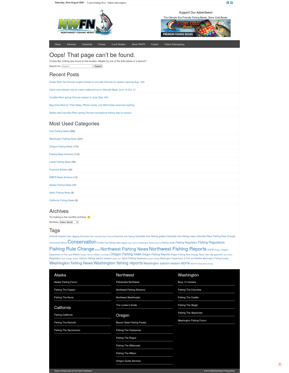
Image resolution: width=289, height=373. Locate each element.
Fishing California (63, 314)
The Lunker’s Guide (126, 305)
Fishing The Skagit (188, 305)
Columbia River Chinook (103, 236)
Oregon (217, 249)
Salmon (76, 258)
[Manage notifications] (280, 364)
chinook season (57, 236)
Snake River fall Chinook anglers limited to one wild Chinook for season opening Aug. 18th (97, 82)
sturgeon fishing (153, 258)
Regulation (55, 258)
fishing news (168, 242)
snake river (116, 258)
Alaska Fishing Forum (65, 282)
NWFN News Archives (61, 177)
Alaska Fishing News (60, 184)
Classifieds (87, 44)
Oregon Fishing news (126, 254)
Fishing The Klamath (65, 322)
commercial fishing (58, 242)
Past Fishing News (59, 131)
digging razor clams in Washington (135, 242)
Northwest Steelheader (128, 297)
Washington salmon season (161, 263)
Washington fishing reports (118, 263)
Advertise (71, 44)
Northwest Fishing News (124, 248)
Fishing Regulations (211, 242)
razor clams (227, 254)
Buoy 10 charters (187, 282)
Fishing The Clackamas (128, 330)
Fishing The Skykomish (190, 312)
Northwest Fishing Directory (130, 289)
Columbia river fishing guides (150, 236)
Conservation (82, 241)
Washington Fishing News (63, 138)
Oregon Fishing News (60, 146)
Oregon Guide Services (128, 360)
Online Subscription (116, 3)
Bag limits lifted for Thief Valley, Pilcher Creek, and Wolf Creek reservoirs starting (91, 105)
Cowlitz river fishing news (109, 242)
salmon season (104, 258)
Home (58, 44)
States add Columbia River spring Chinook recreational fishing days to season (90, 112)
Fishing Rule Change (71, 248)
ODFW (210, 249)
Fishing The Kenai (63, 297)
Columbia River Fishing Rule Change (215, 236)
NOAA (97, 249)
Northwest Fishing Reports (178, 248)
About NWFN (138, 44)
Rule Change (66, 258)
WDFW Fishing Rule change (201, 263)
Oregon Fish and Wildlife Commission (95, 254)
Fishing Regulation (186, 242)
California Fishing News (61, 200)
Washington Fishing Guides (216, 258)
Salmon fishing (87, 258)
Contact (154, 44)
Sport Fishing (129, 258)
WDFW (185, 263)
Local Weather (118, 44)
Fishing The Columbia (189, 289)
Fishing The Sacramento (67, 330)
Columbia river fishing (124, 236)
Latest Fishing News (60, 161)
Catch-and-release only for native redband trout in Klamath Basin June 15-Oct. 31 (92, 89)
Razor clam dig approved (210, 254)
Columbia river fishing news (181, 236)
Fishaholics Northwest (127, 282)
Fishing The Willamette (128, 345)
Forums (102, 44)
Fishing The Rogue (126, 337)
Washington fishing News (71, 263)
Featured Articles (58, 169)
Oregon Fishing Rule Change (184, 254)
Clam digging (73, 236)
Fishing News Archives (61, 154)
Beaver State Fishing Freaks (131, 322)
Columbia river (86, 236)
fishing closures (155, 242)
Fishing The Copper (64, 289)
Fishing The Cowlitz (188, 297)
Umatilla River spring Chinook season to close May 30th (78, 97)
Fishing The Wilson (126, 353)
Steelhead (141, 258)
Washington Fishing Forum (192, 320)
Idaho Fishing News (59, 192)
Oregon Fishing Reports (156, 254)
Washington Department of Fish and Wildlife (181, 258)
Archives (53, 222)
